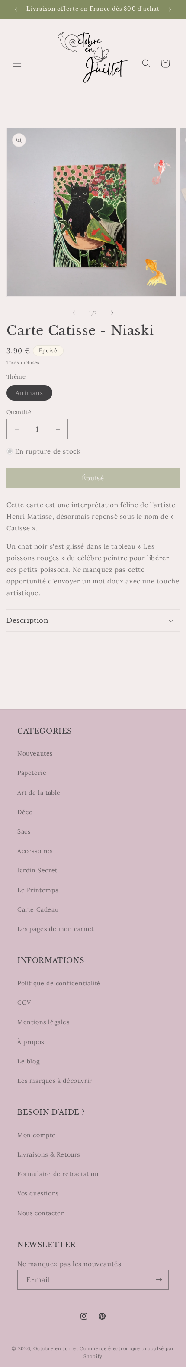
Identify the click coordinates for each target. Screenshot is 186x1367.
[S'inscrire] (158, 1280)
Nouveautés (35, 753)
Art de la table (39, 792)
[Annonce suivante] (170, 9)
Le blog (28, 1061)
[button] (17, 63)
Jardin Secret (37, 870)
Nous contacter (40, 1213)
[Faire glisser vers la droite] (112, 312)
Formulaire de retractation (58, 1174)
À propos (30, 1042)
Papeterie (31, 773)
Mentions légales (43, 1022)
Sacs (23, 831)
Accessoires (35, 851)
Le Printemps (37, 890)
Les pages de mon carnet (55, 929)
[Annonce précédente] (16, 9)
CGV (24, 1002)
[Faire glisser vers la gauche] (73, 312)
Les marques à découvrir (54, 1081)
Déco (24, 812)
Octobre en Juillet (55, 1348)
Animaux (34, 395)
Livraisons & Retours (48, 1154)
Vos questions (38, 1193)
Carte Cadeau (37, 909)
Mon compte (36, 1135)
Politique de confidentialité (59, 983)
